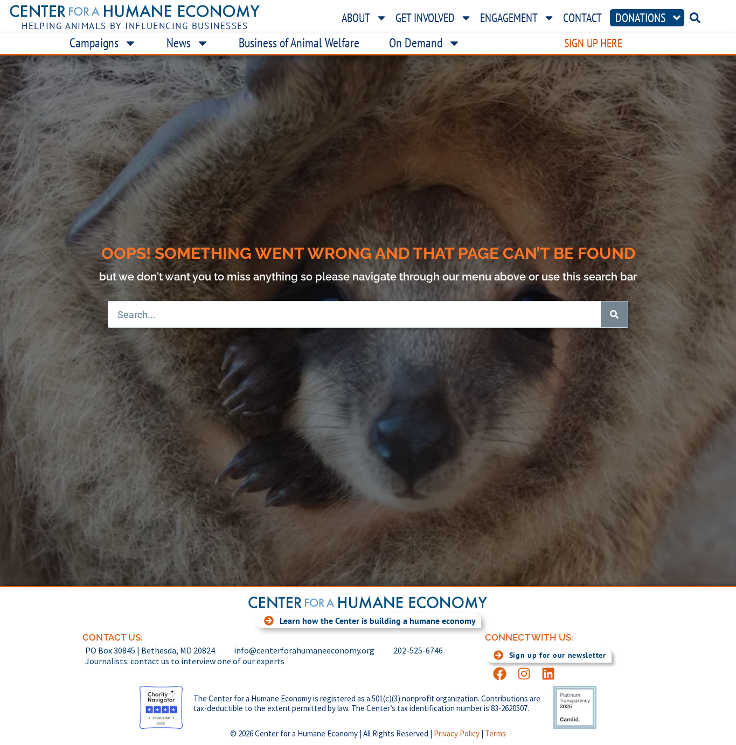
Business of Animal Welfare (299, 42)
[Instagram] (524, 673)
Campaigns (94, 42)
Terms (495, 733)
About (356, 17)
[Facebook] (499, 673)
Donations (640, 17)
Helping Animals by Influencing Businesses (135, 26)
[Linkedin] (548, 673)
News (178, 42)
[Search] (614, 314)
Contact (582, 17)
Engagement (509, 17)
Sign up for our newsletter (557, 655)
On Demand (415, 42)
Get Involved (425, 17)
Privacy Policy (457, 733)
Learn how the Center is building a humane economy (378, 620)
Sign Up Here (593, 43)
